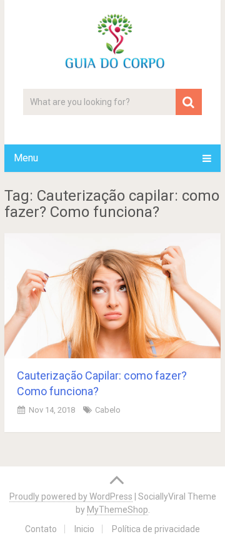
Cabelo (108, 410)
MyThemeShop (117, 510)
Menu (26, 158)
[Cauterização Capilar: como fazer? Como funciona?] (112, 295)
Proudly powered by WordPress (70, 496)
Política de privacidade (156, 529)
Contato (41, 529)
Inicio (84, 529)
